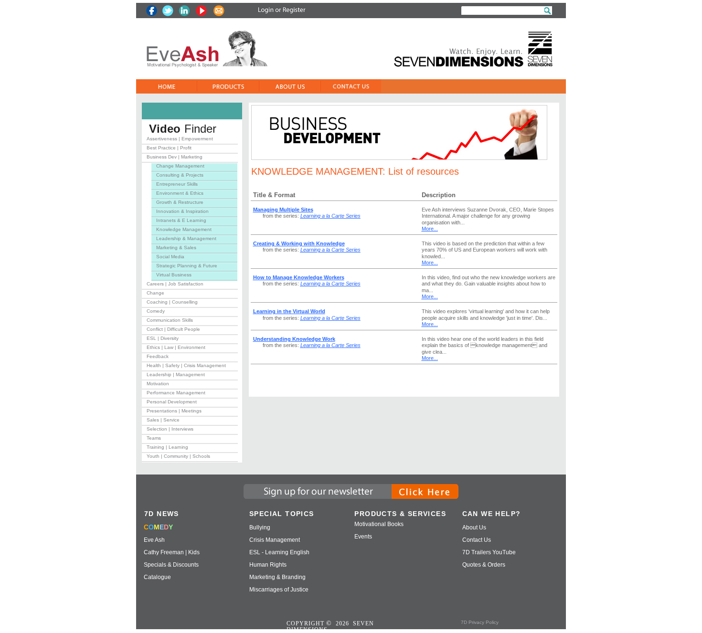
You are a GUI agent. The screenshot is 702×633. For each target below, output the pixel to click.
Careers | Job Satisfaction (175, 283)
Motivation (158, 383)
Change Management (180, 166)
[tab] (190, 140)
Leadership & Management (186, 238)
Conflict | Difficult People (173, 329)
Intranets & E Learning (181, 220)
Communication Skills (170, 320)
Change (155, 292)
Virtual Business (173, 274)
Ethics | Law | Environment (176, 347)
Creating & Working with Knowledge (299, 243)
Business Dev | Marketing (174, 156)
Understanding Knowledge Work (294, 339)
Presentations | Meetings (174, 410)
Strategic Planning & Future (186, 265)
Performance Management (176, 392)
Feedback (158, 356)
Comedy (156, 311)
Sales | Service (163, 419)
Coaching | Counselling (172, 302)
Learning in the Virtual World (289, 311)
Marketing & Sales (176, 247)
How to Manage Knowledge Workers (298, 277)
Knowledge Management (184, 229)
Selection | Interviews (170, 429)
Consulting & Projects (179, 175)
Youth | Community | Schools (178, 456)
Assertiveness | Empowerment (180, 138)
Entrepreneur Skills (177, 184)
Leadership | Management (176, 374)
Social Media (170, 256)
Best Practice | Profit (169, 147)
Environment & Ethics (179, 193)
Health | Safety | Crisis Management (186, 365)
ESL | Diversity (163, 338)
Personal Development (172, 401)
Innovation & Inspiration (182, 211)
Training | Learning (167, 447)
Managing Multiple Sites (283, 209)
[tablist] (190, 299)
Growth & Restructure (179, 202)
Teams (154, 438)
